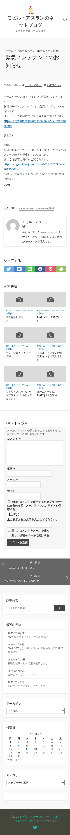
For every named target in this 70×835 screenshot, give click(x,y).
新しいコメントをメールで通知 (30, 530)
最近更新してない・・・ (14, 319)
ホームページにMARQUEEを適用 (47, 393)
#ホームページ (26, 50)
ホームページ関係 (48, 50)
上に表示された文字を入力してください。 (32, 519)
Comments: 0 (54, 84)
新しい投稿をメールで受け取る (30, 535)
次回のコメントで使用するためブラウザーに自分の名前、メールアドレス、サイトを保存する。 (35, 505)
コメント (14, 438)
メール (12, 479)
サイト (11, 490)
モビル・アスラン (33, 84)
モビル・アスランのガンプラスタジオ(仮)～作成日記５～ (19, 395)
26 (43, 752)
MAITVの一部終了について (50, 319)
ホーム (10, 50)
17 (27, 749)
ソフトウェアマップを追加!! (18, 354)
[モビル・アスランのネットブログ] (30, 9)
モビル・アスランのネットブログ (39, 816)
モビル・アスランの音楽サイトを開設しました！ (49, 356)
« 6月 (9, 759)
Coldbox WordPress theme (28, 820)
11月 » (18, 759)
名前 (11, 468)
